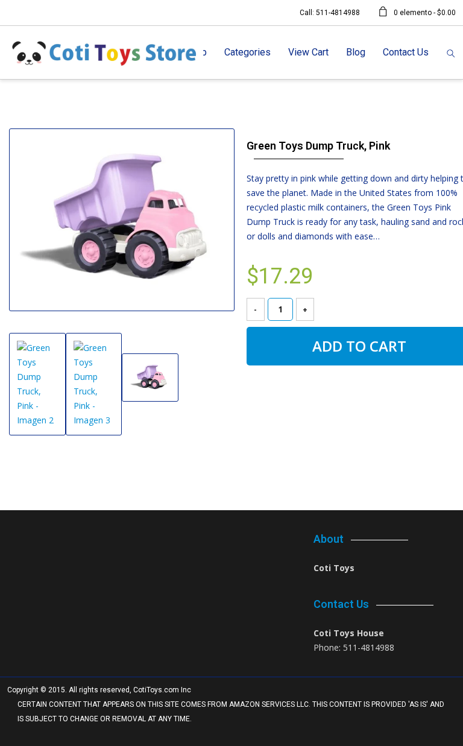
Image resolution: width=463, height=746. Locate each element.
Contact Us (406, 52)
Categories (247, 52)
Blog (355, 52)
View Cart (308, 52)
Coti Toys (333, 568)
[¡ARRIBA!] (440, 733)
